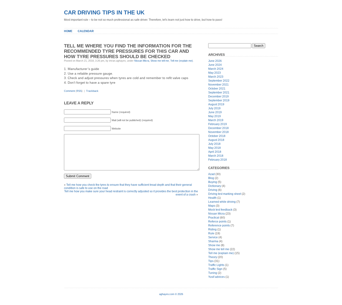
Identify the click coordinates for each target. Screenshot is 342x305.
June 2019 (215, 112)
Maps (211, 205)
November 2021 (218, 84)
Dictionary (214, 186)
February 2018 (217, 159)
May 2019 (214, 116)
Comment (69, 91)
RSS (79, 91)
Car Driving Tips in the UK (104, 12)
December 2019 (218, 96)
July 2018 (214, 144)
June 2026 (215, 61)
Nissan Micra (141, 60)
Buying (212, 182)
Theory (212, 257)
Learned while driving (222, 201)
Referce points (217, 221)
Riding (212, 229)
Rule (211, 233)
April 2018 (214, 151)
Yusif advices (216, 276)
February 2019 (217, 124)
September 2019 (218, 100)
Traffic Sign (215, 269)
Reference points (219, 225)
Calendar (86, 31)
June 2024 (215, 64)
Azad (211, 174)
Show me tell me (160, 60)
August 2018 (216, 140)
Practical (213, 217)
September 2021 (218, 92)
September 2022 (218, 80)
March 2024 (215, 68)
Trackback (92, 91)
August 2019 (216, 104)
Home (68, 31)
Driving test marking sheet (224, 194)
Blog (211, 178)
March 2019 (215, 120)
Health (212, 197)
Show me (214, 245)
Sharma (213, 241)
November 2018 (218, 132)
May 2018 (214, 147)
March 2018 (215, 155)
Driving (212, 190)
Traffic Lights (216, 265)
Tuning (212, 273)
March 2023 (215, 76)
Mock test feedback (220, 209)
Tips (211, 261)
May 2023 (214, 72)
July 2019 (214, 108)
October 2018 (216, 136)
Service (213, 237)
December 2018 (218, 128)
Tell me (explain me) (181, 60)
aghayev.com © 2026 (171, 294)
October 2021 (216, 88)
